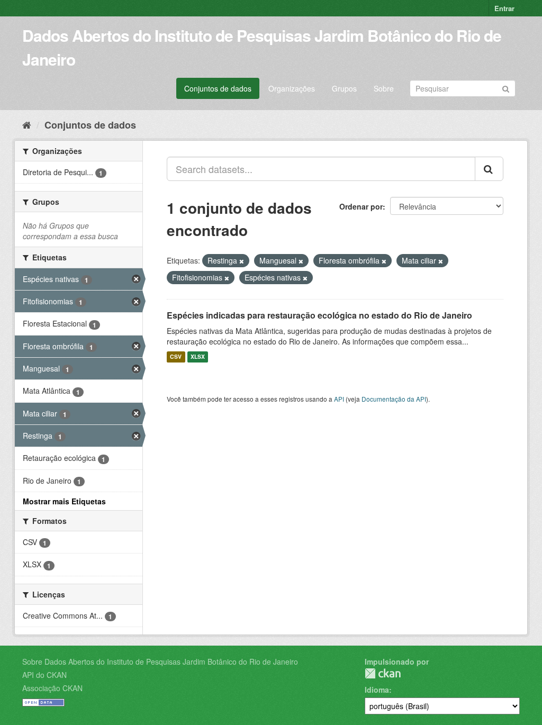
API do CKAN (44, 674)
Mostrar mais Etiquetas (64, 501)
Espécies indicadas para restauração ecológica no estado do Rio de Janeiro (319, 315)
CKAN (383, 673)
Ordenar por (361, 206)
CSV (176, 357)
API (339, 398)
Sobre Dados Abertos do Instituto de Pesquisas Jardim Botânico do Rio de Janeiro (160, 661)
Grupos (344, 88)
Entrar (504, 8)
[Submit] (505, 87)
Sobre (384, 88)
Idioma (377, 689)
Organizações (291, 88)
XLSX (198, 357)
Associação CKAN (52, 688)
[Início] (26, 124)
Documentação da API (394, 398)
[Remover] (241, 261)
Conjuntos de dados (217, 88)
